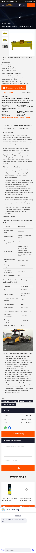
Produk (10, 23)
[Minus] (33, 510)
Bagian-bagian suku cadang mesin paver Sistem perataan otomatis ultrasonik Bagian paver (11, 500)
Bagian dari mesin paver (10, 401)
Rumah (3, 23)
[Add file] (2, 550)
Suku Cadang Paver (8, 404)
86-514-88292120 (29, 1)
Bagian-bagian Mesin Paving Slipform (12, 26)
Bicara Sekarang (18, 434)
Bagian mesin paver (26, 401)
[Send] (33, 550)
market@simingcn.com (10, 1)
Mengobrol (31, 4)
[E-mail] (9, 428)
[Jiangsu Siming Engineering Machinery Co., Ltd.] (9, 5)
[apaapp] (5, 428)
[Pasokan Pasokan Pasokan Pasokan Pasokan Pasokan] (22, 43)
